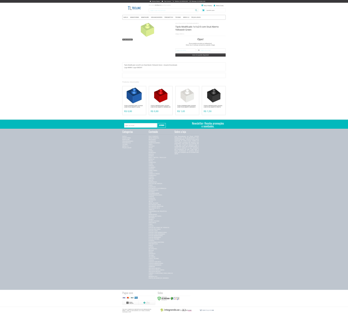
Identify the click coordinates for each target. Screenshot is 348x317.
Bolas (151, 160)
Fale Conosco (167, 1)
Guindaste (152, 200)
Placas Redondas (155, 237)
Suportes (152, 253)
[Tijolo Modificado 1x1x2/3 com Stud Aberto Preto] (213, 100)
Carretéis (152, 162)
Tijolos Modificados (156, 263)
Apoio (151, 147)
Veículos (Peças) (154, 271)
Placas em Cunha (155, 229)
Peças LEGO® (182, 23)
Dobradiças (153, 182)
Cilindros (152, 167)
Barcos (151, 154)
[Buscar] (196, 9)
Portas (151, 247)
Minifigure (126, 139)
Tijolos (151, 260)
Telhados (152, 257)
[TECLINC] (134, 8)
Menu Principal (154, 138)
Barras (151, 156)
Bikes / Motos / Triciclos (157, 157)
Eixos (151, 185)
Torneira (152, 266)
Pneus (151, 245)
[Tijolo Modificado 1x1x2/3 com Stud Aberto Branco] (187, 100)
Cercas (151, 165)
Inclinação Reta (154, 208)
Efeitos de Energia (155, 183)
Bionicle (152, 159)
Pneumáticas (153, 244)
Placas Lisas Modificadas (158, 232)
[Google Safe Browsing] (175, 298)
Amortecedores (154, 143)
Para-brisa (152, 222)
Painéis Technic (154, 221)
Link (150, 213)
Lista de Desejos (128, 39)
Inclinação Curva (155, 204)
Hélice (151, 201)
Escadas (152, 191)
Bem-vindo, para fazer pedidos (160, 5)
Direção (151, 178)
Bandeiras (152, 152)
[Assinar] (162, 125)
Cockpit (151, 169)
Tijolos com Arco (155, 262)
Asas (150, 149)
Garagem (152, 198)
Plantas (151, 240)
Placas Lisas (153, 231)
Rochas (151, 250)
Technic (125, 144)
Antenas (152, 146)
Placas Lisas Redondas (157, 234)
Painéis (151, 219)
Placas (151, 226)
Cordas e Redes (154, 174)
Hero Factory (153, 203)
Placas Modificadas (156, 235)
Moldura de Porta (155, 216)
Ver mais (136, 106)
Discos (151, 180)
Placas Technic (154, 239)
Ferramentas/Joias (155, 195)
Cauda (151, 164)
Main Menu (152, 139)
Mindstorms (126, 138)
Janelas (151, 209)
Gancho (151, 196)
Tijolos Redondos (155, 265)
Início (176, 23)
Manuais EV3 (153, 276)
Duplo (124, 136)
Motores (152, 218)
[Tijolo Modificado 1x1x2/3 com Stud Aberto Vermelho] (160, 100)
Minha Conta (219, 5)
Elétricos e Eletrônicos (157, 188)
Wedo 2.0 (125, 146)
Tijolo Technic (154, 258)
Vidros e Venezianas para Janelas (161, 273)
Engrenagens (153, 190)
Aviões (151, 151)
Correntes (152, 175)
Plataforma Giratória (156, 242)
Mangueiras (153, 214)
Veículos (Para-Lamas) (156, 270)
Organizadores (127, 141)
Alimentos (152, 141)
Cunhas (151, 177)
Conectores (153, 170)
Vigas (151, 275)
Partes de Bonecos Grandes (159, 278)
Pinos (151, 224)
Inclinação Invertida (156, 206)
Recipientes (153, 248)
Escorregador (154, 193)
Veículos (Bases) (154, 268)
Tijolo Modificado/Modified (192, 23)
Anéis (151, 144)
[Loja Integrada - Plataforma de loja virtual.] (207, 310)
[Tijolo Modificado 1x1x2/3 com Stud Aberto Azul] (134, 100)
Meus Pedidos (208, 5)
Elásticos (152, 187)
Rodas (151, 252)
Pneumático (126, 143)
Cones (151, 172)
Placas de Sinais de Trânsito (159, 227)
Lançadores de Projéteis (158, 211)
